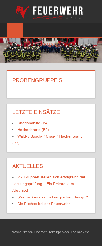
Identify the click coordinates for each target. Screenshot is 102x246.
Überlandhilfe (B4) (33, 123)
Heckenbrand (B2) (33, 129)
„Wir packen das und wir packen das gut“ (52, 197)
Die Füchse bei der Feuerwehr (43, 203)
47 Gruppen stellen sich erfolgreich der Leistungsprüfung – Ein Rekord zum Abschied (48, 183)
